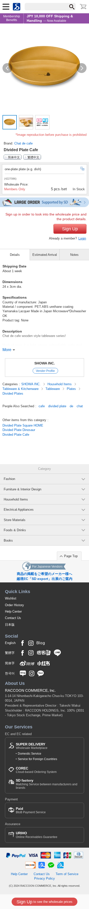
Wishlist (10, 598)
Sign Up (70, 228)
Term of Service (67, 874)
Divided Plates (12, 393)
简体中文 (14, 157)
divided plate (57, 406)
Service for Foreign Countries (37, 759)
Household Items (60, 384)
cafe (42, 406)
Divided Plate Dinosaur (18, 430)
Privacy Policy (44, 878)
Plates (72, 389)
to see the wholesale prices (44, 901)
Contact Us (13, 618)
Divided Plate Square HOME (22, 425)
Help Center (13, 611)
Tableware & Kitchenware (21, 389)
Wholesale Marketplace (31, 746)
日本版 (10, 624)
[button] (7, 68)
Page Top (71, 556)
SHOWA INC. (44, 363)
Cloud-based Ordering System (36, 770)
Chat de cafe (23, 143)
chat (80, 406)
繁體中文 (33, 157)
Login (82, 238)
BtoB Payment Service (31, 810)
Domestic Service (29, 753)
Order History (14, 605)
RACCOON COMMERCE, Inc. (30, 690)
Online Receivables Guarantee (36, 835)
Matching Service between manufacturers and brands (46, 783)
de (71, 406)
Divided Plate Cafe (15, 434)
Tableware (53, 389)
